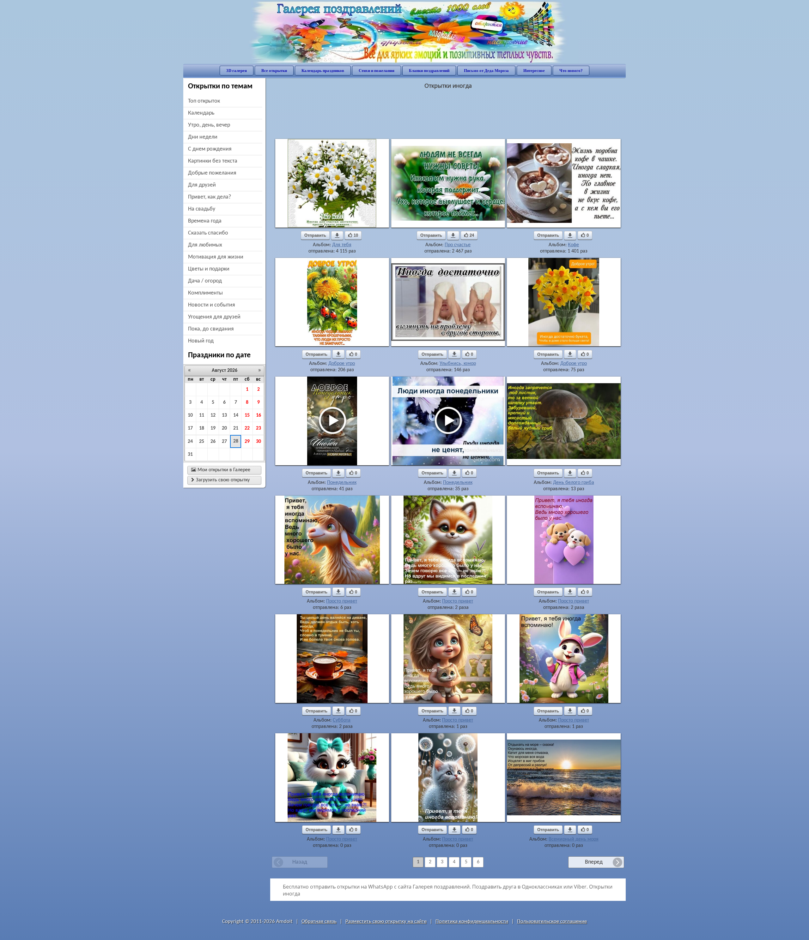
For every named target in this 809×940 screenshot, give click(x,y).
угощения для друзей (214, 317)
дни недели (202, 137)
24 (190, 441)
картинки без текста (212, 161)
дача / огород (205, 281)
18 (201, 428)
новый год (201, 341)
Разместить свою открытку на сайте (386, 921)
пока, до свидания (211, 329)
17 (190, 428)
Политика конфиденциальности (471, 921)
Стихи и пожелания (376, 70)
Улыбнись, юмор (458, 363)
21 (235, 428)
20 (224, 428)
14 (235, 415)
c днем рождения (210, 149)
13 (224, 415)
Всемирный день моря (574, 839)
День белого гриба (573, 482)
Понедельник (341, 482)
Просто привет (341, 601)
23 (258, 428)
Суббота (341, 720)
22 (247, 428)
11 (201, 415)
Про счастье (458, 244)
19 (213, 428)
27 (224, 441)
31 (190, 454)
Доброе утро (341, 363)
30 (258, 441)
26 (213, 441)
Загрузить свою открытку (220, 480)
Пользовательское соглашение (552, 921)
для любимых (205, 245)
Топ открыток (204, 101)
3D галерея (236, 70)
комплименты (205, 293)
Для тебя (341, 244)
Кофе (573, 244)
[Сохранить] (337, 235)
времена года (205, 221)
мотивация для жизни (215, 257)
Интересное (534, 70)
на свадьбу (201, 209)
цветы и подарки (208, 269)
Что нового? (571, 70)
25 (201, 441)
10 (190, 415)
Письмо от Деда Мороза (486, 70)
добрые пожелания (212, 173)
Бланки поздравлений (429, 70)
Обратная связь (319, 921)
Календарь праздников (322, 70)
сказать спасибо (208, 233)
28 (235, 441)
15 (247, 415)
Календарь (201, 113)
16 (258, 415)
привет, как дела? (209, 197)
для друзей (202, 185)
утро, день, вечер (209, 125)
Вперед (594, 862)
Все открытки (274, 70)
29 (247, 441)
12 (213, 415)
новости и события (211, 305)
